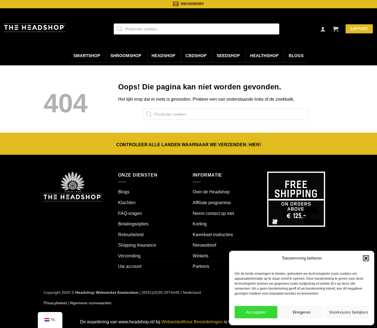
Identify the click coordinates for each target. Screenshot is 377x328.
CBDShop (195, 56)
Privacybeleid (55, 303)
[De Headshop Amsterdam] (34, 27)
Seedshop (228, 56)
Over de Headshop (211, 192)
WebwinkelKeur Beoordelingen (192, 321)
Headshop (163, 56)
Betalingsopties (133, 224)
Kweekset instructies (213, 234)
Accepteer (256, 312)
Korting (200, 224)
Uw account (129, 266)
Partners (201, 266)
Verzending (129, 256)
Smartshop (86, 56)
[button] (366, 258)
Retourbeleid (131, 234)
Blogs (296, 56)
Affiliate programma (212, 202)
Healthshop (264, 56)
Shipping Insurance (137, 245)
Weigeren (302, 312)
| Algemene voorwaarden (89, 303)
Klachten (127, 202)
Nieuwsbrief (204, 245)
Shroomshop (125, 56)
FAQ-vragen (130, 213)
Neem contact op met (213, 213)
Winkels (200, 256)
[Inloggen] (323, 29)
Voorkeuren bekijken (348, 312)
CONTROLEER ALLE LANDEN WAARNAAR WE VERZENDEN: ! (188, 144)
